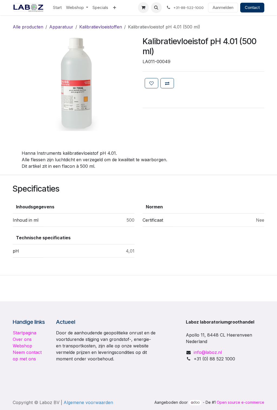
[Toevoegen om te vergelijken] (167, 83)
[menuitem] (57, 7)
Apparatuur (61, 27)
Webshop (22, 345)
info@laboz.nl (208, 352)
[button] (156, 7)
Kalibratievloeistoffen (100, 27)
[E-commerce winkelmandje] (143, 7)
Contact (252, 7)
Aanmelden (223, 7)
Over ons (22, 339)
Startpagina (24, 332)
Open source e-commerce (240, 402)
